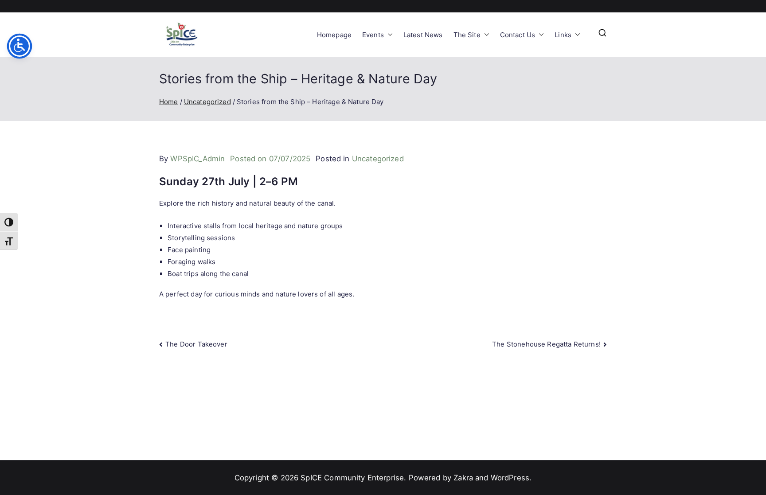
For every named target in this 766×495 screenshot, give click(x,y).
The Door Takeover (196, 344)
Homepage (334, 35)
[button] (388, 35)
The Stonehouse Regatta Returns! (546, 344)
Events (373, 35)
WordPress (510, 477)
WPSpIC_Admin (197, 158)
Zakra (463, 477)
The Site (467, 35)
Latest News (423, 35)
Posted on (270, 158)
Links (563, 35)
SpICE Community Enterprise (352, 477)
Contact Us (517, 35)
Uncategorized (378, 158)
